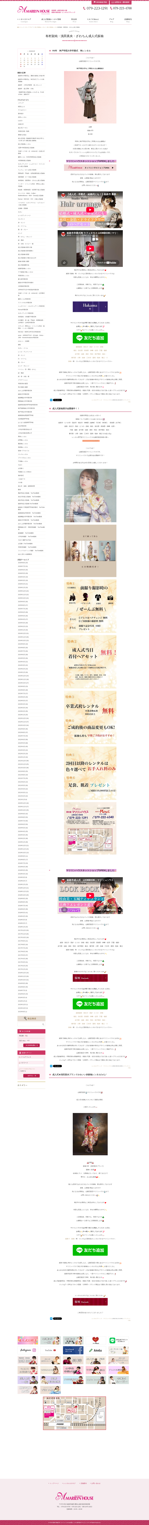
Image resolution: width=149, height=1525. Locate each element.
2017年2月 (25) (23, 966)
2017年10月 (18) (23, 937)
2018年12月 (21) (23, 888)
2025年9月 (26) (23, 601)
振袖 (69, 361)
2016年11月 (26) (23, 976)
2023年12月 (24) (23, 676)
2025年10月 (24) (23, 598)
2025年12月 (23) (23, 591)
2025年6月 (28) (23, 612)
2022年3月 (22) (23, 750)
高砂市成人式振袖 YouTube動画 (28, 493)
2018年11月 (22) (23, 891)
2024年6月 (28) (23, 654)
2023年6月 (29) (23, 697)
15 (42, 60)
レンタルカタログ (69, 1483)
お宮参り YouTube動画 (25, 543)
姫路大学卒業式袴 (23, 394)
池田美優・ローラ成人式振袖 (27, 177)
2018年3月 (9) (22, 920)
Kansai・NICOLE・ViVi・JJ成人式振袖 (30, 199)
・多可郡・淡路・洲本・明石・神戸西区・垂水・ (90, 354)
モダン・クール (23, 348)
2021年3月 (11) (23, 792)
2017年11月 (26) (23, 934)
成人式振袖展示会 (23, 265)
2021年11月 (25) (23, 764)
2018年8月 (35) (23, 902)
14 (38, 60)
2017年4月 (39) (23, 958)
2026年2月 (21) (23, 584)
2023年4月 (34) (23, 704)
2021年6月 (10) (23, 782)
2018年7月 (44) (23, 905)
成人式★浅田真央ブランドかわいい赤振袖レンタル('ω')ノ (79, 1074)
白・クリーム (22, 226)
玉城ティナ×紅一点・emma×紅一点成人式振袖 (31, 152)
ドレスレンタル (23, 454)
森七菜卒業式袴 (23, 279)
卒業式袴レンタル (23, 275)
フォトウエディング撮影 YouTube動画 (30, 550)
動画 (19, 489)
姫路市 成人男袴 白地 (25, 88)
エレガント (21, 219)
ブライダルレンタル (24, 458)
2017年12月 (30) (23, 930)
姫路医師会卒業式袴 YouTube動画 (29, 513)
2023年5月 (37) (23, 700)
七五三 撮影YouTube (24, 540)
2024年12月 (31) (23, 633)
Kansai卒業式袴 (23, 309)
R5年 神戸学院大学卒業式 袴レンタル (71, 51)
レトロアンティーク (24, 215)
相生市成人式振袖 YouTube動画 (28, 500)
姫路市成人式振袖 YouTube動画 (28, 503)
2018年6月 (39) (23, 909)
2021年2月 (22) (23, 796)
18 (28, 62)
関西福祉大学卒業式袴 (25, 401)
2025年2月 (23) (23, 626)
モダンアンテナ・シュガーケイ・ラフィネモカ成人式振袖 (31, 165)
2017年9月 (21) (23, 941)
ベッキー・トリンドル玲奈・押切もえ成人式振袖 (31, 185)
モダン (20, 212)
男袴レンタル (22, 436)
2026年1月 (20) (23, 587)
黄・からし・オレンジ (25, 237)
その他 (20, 482)
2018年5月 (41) (23, 912)
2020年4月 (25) (23, 831)
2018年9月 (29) (23, 898)
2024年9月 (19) (23, 644)
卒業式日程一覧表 (23, 131)
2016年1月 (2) (22, 1001)
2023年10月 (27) (23, 683)
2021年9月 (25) (23, 771)
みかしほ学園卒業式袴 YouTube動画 (30, 524)
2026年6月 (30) (23, 570)
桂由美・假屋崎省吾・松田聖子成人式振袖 (31, 190)
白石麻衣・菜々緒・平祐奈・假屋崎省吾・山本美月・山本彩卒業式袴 (31, 321)
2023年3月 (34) (23, 708)
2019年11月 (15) (23, 849)
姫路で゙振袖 (69, 1239)
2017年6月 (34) (23, 951)
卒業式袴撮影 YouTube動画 (27, 547)
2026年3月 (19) (23, 580)
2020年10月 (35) (23, 810)
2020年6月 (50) (23, 824)
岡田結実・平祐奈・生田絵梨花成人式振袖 (31, 173)
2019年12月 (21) (23, 845)
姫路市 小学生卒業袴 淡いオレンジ (30, 85)
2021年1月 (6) (22, 799)
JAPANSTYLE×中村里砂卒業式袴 (28, 290)
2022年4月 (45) (23, 746)
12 (31, 60)
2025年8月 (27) (23, 605)
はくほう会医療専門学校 (25, 422)
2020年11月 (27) (23, 806)
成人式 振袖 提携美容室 (26, 486)
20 (35, 62)
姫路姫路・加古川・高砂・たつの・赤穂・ (90, 347)
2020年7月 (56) (23, 821)
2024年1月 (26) (23, 672)
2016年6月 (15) (23, 994)
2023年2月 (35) (23, 711)
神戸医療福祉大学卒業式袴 (26, 408)
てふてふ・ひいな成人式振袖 (27, 170)
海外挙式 (21, 475)
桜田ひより (21, 106)
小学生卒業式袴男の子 (25, 433)
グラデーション (23, 380)
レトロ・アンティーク (25, 352)
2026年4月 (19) (23, 577)
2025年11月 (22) (23, 594)
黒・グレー (21, 362)
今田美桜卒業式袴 (23, 286)
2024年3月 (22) (23, 665)
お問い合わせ (95, 1483)
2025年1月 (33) (23, 630)
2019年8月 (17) (23, 859)
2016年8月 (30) (23, 987)
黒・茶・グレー (23, 229)
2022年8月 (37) (23, 732)
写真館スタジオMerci (24, 472)
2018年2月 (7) (22, 923)
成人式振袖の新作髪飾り (25, 251)
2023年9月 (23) (23, 686)
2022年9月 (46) (23, 729)
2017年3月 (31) (23, 962)
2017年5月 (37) (23, 955)
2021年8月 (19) (23, 775)
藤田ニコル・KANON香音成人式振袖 (29, 157)
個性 (19, 344)
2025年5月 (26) (23, 616)
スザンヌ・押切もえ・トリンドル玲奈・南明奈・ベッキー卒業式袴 (31, 327)
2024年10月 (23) (23, 640)
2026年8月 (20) (23, 563)
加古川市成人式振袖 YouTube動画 (29, 497)
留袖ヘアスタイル (23, 450)
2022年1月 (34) (23, 757)
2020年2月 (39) (23, 838)
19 (31, 62)
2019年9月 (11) (23, 856)
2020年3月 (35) (23, 835)
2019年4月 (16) (23, 874)
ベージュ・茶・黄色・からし (27, 369)
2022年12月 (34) (23, 718)
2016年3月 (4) (22, 997)
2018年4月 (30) (23, 916)
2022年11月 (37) (23, 722)
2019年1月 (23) (23, 884)
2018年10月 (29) (23, 895)
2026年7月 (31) (23, 566)
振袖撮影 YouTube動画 (26, 533)
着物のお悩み (22, 135)
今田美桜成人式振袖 (24, 160)
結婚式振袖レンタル (24, 268)
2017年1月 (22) (23, 969)
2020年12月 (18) (23, 803)
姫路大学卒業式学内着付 (25, 282)
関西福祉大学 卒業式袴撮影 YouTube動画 (31, 528)
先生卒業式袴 (22, 426)
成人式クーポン (23, 128)
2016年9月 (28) (23, 983)
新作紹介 (21, 113)
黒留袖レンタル (23, 444)
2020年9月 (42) (23, 814)
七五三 (20, 465)
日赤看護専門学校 (23, 419)
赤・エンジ (21, 222)
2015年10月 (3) (23, 1008)
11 (28, 60)
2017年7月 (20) (23, 948)
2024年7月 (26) (23, 651)
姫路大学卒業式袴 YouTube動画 (28, 520)
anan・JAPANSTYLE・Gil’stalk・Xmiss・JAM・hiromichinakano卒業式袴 (31, 336)
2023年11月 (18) (23, 679)
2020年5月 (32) (23, 828)
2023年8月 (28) (23, 690)
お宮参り (21, 468)
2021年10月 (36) (23, 768)
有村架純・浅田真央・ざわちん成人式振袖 (31, 180)
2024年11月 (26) (23, 637)
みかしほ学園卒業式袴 (25, 390)
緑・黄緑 (21, 240)
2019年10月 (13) (23, 852)
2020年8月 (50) (23, 817)
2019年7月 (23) (23, 863)
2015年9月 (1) (22, 1011)
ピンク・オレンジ (23, 366)
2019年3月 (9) (22, 877)
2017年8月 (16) (23, 944)
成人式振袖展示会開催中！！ (67, 408)
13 (35, 60)
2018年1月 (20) (23, 927)
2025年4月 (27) (23, 619)
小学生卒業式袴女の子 (25, 429)
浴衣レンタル (22, 117)
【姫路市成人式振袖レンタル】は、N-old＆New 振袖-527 (31, 93)
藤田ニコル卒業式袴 (24, 299)
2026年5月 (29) (23, 573)
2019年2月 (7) (22, 881)
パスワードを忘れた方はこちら (27, 1068)
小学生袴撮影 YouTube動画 (27, 536)
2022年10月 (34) (23, 725)
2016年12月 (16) (23, 973)
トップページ (54, 1483)
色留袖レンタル (23, 447)
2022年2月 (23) (23, 753)
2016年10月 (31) (23, 980)
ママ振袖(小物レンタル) (25, 272)
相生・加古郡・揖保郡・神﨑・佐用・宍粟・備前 (90, 350)
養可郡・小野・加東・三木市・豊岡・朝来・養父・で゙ (90, 358)
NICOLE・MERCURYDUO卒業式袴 (29, 332)
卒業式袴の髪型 (23, 383)
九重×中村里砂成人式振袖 (26, 148)
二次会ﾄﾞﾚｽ (21, 479)
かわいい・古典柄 (23, 341)
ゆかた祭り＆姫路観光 (25, 554)
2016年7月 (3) (22, 990)
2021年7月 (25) (23, 778)
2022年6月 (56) (23, 739)
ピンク (20, 233)
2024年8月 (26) (23, 647)
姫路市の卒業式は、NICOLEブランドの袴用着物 (31, 80)
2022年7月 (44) (23, 736)
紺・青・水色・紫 (23, 376)
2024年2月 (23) (23, 669)
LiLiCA (20, 120)
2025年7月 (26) (23, 609)
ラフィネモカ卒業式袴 (25, 302)
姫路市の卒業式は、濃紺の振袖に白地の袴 (31, 76)
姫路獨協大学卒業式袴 (25, 397)
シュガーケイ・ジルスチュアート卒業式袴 (31, 306)
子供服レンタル (23, 461)
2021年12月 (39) (23, 761)
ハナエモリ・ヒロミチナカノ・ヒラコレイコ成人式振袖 (31, 204)
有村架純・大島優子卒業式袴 (27, 317)
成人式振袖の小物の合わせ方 (27, 258)
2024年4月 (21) (23, 662)
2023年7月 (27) (23, 693)
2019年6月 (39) (23, 867)
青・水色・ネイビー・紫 (25, 244)
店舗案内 (84, 1483)
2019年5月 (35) (23, 870)
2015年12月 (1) (23, 1004)
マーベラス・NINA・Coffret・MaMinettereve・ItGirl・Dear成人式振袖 (30, 194)
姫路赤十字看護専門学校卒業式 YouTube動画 (31, 508)
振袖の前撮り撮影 (23, 261)
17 (24, 62)
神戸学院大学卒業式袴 (25, 412)
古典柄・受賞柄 (23, 208)
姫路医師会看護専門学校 (25, 415)
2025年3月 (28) (23, 623)
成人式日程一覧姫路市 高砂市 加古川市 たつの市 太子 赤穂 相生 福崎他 (31, 139)
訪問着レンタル (23, 440)
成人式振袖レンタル (52, 27)
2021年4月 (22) (23, 789)
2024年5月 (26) (23, 658)
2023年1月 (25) (23, 715)
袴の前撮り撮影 (23, 387)
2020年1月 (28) (23, 842)
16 (20, 62)
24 (24, 64)
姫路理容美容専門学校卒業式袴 (28, 405)
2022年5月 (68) (23, 743)
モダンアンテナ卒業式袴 (25, 313)
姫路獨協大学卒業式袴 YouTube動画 (30, 516)
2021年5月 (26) (23, 785)
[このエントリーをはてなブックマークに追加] (51, 400)
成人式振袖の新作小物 (25, 247)
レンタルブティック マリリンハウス (102, 400)
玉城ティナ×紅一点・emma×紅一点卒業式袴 (31, 294)
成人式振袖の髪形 (23, 254)
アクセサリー (22, 110)
